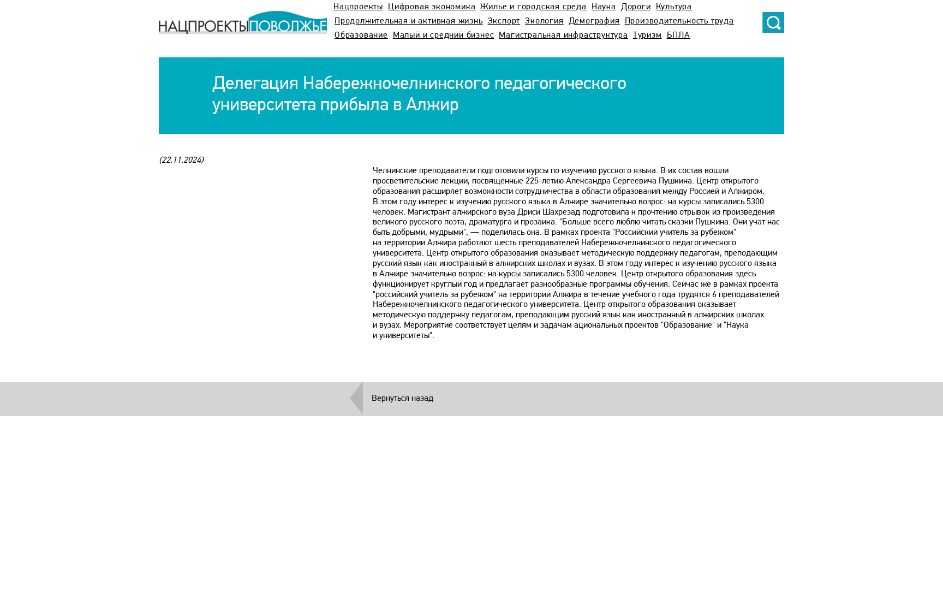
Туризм (647, 35)
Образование (361, 35)
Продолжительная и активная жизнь (409, 21)
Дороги (636, 7)
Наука (604, 7)
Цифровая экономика (431, 7)
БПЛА (678, 35)
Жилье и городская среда (533, 7)
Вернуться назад (402, 398)
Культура (674, 7)
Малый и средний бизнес (443, 35)
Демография (594, 21)
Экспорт (504, 21)
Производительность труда (679, 21)
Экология (544, 21)
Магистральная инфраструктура (563, 35)
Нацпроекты (358, 7)
